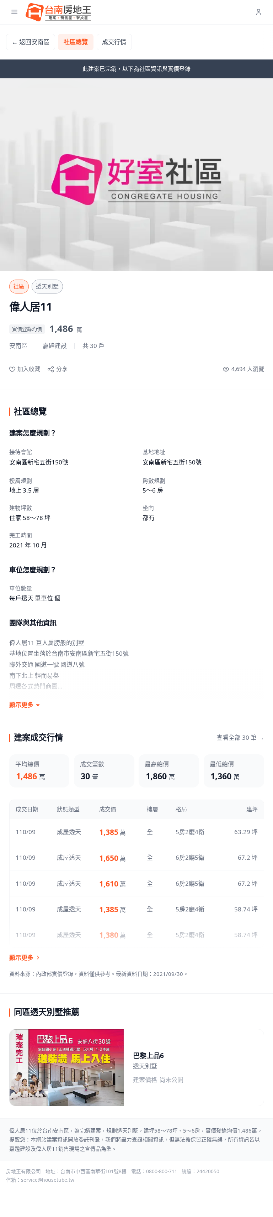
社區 (19, 286)
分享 (61, 369)
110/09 (26, 832)
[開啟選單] (14, 12)
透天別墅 (47, 286)
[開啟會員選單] (258, 12)
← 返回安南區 (30, 42)
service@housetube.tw (47, 1179)
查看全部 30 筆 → (240, 737)
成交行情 (114, 42)
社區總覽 (76, 42)
